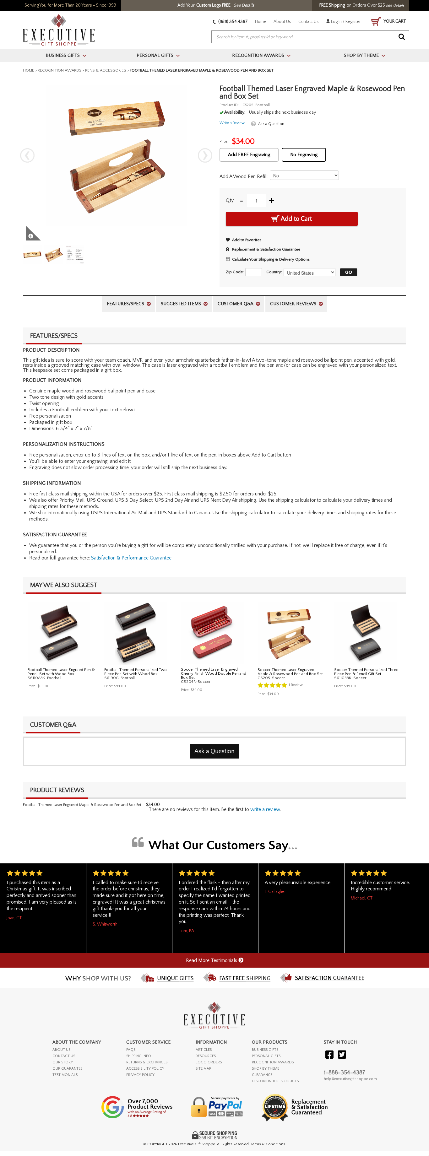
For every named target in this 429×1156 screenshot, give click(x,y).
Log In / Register (345, 21)
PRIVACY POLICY (140, 1075)
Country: (274, 272)
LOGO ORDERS (209, 1062)
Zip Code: (235, 272)
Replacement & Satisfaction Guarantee (266, 249)
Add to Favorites (246, 240)
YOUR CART (394, 21)
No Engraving (304, 154)
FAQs (130, 1050)
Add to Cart (296, 218)
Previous (27, 155)
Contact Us (308, 21)
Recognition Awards (60, 70)
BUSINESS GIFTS (265, 1050)
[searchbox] (310, 37)
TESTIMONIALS (65, 1075)
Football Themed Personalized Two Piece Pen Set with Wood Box (135, 671)
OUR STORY (62, 1062)
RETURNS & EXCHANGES (146, 1062)
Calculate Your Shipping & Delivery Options (271, 259)
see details (395, 5)
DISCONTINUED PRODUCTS (275, 1081)
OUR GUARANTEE (67, 1069)
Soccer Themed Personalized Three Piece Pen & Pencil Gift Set (366, 671)
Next (205, 155)
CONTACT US (63, 1056)
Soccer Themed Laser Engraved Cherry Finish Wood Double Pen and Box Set (213, 673)
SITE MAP (203, 1069)
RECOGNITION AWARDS (273, 1062)
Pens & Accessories (105, 70)
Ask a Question (271, 124)
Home (260, 21)
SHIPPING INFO (138, 1056)
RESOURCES (206, 1056)
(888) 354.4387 (232, 21)
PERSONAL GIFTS (266, 1056)
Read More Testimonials (212, 960)
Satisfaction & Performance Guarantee (131, 558)
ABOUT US (61, 1050)
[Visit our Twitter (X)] (342, 1055)
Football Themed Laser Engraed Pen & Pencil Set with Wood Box (61, 671)
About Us (282, 21)
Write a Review (232, 123)
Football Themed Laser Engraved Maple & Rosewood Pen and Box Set (82, 805)
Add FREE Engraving (249, 154)
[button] (347, 272)
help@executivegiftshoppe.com (350, 1079)
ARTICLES (204, 1050)
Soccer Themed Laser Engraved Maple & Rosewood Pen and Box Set (290, 671)
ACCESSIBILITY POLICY (145, 1069)
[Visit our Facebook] (329, 1055)
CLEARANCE (262, 1075)
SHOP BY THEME (265, 1069)
